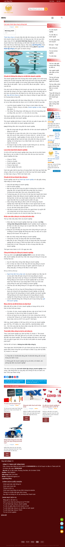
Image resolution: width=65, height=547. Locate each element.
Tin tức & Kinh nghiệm (53, 52)
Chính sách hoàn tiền (9, 486)
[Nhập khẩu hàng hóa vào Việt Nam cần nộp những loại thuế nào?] (13, 430)
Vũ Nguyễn (12, 26)
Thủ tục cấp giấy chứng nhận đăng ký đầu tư (54, 65)
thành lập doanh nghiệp (27, 179)
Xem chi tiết (57, 130)
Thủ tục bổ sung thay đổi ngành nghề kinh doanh (54, 79)
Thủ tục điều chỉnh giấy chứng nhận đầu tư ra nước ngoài (54, 87)
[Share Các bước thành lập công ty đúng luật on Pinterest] (15, 377)
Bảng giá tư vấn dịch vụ (10, 500)
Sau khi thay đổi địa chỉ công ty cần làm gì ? (54, 136)
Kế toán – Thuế (53, 45)
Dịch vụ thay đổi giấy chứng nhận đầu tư (54, 103)
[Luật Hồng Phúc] (8, 9)
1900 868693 (11, 472)
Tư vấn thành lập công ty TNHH (12, 510)
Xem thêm (7, 415)
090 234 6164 (13, 474)
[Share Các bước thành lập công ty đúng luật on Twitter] (7, 377)
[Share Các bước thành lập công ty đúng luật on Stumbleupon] (12, 377)
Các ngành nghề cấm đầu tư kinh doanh (54, 72)
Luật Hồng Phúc (37, 45)
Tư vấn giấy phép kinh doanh (54, 40)
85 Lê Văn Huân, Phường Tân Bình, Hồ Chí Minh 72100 (24, 470)
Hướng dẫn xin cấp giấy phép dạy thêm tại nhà (54, 116)
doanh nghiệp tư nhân (34, 107)
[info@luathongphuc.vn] (61, 531)
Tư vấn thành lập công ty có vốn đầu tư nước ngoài (18, 508)
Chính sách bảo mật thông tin (12, 484)
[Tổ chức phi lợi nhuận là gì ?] (13, 395)
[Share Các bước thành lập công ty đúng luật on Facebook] (5, 377)
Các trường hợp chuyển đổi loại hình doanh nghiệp (53, 156)
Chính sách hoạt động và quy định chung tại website (19, 490)
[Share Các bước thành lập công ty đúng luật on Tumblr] (10, 377)
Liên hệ (58, 1)
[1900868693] (61, 519)
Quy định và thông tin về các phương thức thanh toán (19, 494)
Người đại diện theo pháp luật (16, 274)
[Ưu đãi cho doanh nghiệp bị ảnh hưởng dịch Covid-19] (52, 396)
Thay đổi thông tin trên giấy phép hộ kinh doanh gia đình (54, 96)
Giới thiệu (51, 1)
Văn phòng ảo (53, 48)
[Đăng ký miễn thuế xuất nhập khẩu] (32, 396)
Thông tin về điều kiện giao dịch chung (15, 492)
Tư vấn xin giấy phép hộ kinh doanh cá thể (16, 506)
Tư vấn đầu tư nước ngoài (53, 35)
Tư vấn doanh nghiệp (53, 30)
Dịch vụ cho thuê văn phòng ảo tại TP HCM (16, 502)
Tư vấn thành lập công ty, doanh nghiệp (15, 504)
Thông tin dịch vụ (8, 488)
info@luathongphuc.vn (13, 476)
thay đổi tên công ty (13, 95)
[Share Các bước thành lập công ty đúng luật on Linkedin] (17, 377)
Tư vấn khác (52, 56)
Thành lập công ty (9, 37)
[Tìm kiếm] (46, 9)
